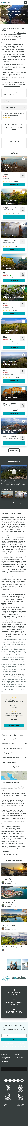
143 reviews (15, 115)
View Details (14, 184)
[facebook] (6, 1080)
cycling (10, 603)
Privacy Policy (22, 1046)
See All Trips (14, 450)
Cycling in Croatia (14, 141)
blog (24, 84)
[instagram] (14, 1080)
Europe (14, 594)
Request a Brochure (9, 107)
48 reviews (15, 377)
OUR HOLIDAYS (18, 1054)
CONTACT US (4, 1054)
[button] (14, 739)
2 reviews (15, 310)
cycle (15, 76)
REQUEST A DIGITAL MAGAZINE (6, 1058)
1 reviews (15, 246)
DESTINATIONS (18, 1060)
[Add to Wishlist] (23, 158)
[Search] (18, 2)
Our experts (16, 818)
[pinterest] (18, 1080)
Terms (13, 1047)
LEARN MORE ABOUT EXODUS (9, 854)
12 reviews (15, 181)
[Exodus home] (5, 2)
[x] (10, 1080)
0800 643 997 (23, 2)
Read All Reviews (14, 725)
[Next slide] (19, 502)
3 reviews (15, 410)
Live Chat (6, 101)
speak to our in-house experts (11, 86)
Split (18, 46)
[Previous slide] (9, 502)
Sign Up (14, 1039)
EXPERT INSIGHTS (19, 1057)
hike (19, 76)
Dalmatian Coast (21, 33)
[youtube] (22, 1080)
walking (3, 603)
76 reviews (15, 213)
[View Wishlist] (21, 2)
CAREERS (17, 1064)
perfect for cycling (14, 626)
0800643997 (7, 94)
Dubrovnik (10, 34)
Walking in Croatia (14, 144)
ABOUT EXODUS (5, 1061)
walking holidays (6, 539)
